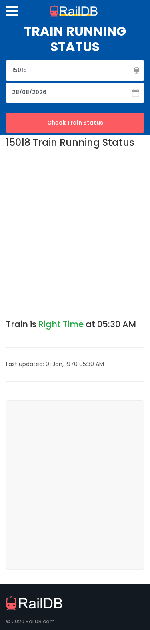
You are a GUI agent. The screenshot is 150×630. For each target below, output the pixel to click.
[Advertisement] (75, 227)
